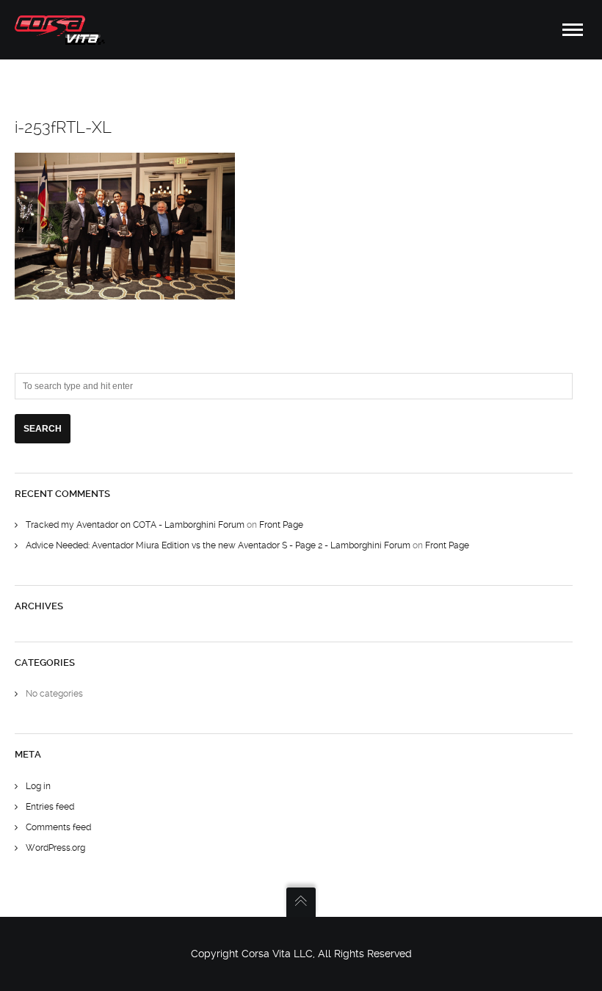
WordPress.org (55, 848)
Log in (38, 786)
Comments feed (58, 827)
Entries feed (50, 807)
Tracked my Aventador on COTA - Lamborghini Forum (135, 525)
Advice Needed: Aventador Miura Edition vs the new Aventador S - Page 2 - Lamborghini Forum (218, 545)
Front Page (281, 525)
